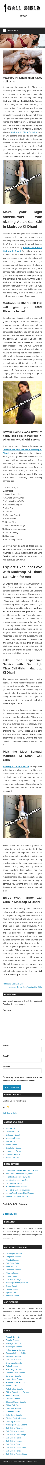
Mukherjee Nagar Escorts (16, 1425)
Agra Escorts (11, 1292)
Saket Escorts (12, 1366)
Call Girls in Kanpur (14, 1441)
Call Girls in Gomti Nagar (16, 1435)
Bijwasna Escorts (13, 1399)
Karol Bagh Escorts (14, 1369)
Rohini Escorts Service (15, 1350)
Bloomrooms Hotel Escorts (17, 1196)
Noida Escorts (12, 1289)
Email (6, 1056)
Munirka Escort (12, 1273)
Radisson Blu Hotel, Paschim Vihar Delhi (22, 1170)
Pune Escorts (11, 1266)
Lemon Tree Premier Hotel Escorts (20, 1193)
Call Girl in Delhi (12, 1263)
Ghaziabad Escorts (14, 1363)
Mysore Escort (12, 1128)
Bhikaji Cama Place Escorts (17, 1392)
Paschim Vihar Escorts (15, 1373)
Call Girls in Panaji (13, 1451)
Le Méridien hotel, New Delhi (17, 1180)
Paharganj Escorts (13, 1343)
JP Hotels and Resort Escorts (18, 1190)
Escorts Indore (12, 1276)
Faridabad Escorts (13, 1270)
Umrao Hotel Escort (14, 1183)
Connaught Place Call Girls (17, 1353)
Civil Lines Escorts (13, 1408)
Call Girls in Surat (13, 1444)
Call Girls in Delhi (10, 1113)
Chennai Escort (12, 1132)
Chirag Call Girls (12, 1405)
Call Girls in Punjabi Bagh (16, 1454)
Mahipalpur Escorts (14, 1347)
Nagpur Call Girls (13, 1154)
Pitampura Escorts (13, 1356)
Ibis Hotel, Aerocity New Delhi (18, 1177)
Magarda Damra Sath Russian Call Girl (25, 987)
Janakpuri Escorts (13, 1376)
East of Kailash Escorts (15, 1382)
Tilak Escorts (11, 1386)
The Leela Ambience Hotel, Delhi (19, 1174)
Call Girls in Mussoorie (15, 1431)
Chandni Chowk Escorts (16, 1402)
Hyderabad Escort (13, 1151)
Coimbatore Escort (13, 1148)
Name (6, 1045)
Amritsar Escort (12, 1296)
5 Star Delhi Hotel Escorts (16, 1187)
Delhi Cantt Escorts (14, 1415)
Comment (8, 1010)
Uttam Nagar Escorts (14, 1379)
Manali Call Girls (12, 1158)
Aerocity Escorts (13, 1337)
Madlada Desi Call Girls (14, 984)
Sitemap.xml (10, 1213)
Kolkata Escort (12, 1141)
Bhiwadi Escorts (12, 1395)
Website (6, 1067)
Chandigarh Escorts (14, 1253)
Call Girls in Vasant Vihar (16, 1448)
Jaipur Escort (11, 1286)
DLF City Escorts (13, 1421)
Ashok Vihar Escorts (14, 1389)
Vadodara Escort (13, 1138)
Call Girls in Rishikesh (15, 1428)
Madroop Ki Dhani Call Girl (16, 767)
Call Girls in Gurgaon (14, 1279)
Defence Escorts (13, 1412)
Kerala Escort (11, 1145)
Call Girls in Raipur (13, 1438)
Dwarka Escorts (12, 1340)
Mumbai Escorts (13, 1260)
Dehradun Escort (13, 1135)
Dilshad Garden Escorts (16, 1418)
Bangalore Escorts (13, 1257)
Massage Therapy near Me (17, 1283)
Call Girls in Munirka (14, 1360)
